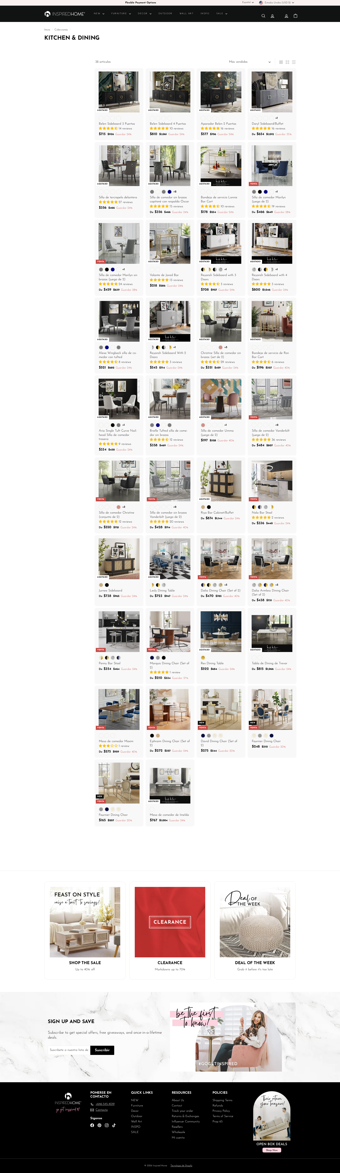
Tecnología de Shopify (181, 1166)
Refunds (217, 1105)
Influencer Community (186, 1121)
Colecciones (62, 30)
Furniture (119, 14)
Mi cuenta (178, 1137)
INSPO (205, 14)
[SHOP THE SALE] (85, 922)
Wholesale (178, 1132)
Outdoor (165, 14)
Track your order (182, 1110)
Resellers (177, 1126)
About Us (178, 1100)
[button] (109, 128)
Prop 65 (217, 1121)
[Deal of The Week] (255, 922)
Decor (143, 14)
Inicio (47, 30)
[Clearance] (170, 922)
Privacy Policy (221, 1110)
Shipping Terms (222, 1100)
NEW (98, 14)
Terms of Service (222, 1116)
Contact (177, 1105)
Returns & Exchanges (185, 1116)
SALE (220, 14)
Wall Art (187, 14)
